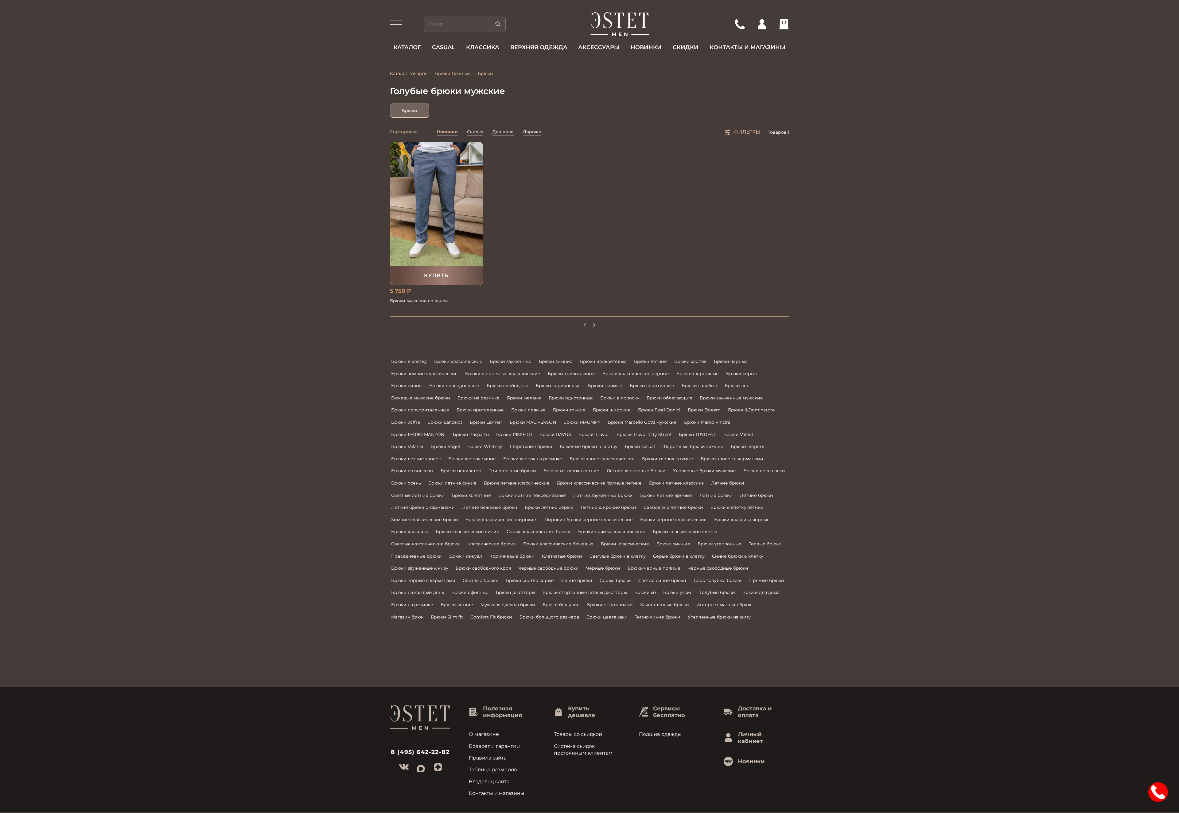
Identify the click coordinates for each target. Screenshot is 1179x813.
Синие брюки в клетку (737, 556)
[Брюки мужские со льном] (436, 204)
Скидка (475, 132)
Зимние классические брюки (424, 519)
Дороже (532, 132)
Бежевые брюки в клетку (588, 446)
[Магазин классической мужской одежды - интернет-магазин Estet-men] (620, 24)
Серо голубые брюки (718, 580)
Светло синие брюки (662, 580)
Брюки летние (650, 361)
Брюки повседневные (454, 385)
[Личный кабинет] (762, 24)
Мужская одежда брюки (508, 604)
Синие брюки (576, 580)
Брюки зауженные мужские (731, 398)
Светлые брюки (481, 580)
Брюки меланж (524, 398)
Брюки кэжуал (465, 556)
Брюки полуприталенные (420, 410)
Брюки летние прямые (666, 495)
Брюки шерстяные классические (502, 373)
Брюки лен (737, 385)
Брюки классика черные (742, 519)
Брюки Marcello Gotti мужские (642, 422)
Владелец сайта (489, 781)
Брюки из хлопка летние (571, 470)
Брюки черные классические (673, 519)
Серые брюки (615, 580)
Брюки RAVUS (555, 434)
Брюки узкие (678, 592)
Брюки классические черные (635, 373)
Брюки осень (406, 483)
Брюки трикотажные (571, 373)
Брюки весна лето (764, 470)
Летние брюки (727, 483)
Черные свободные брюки (548, 568)
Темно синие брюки (657, 617)
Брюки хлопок (690, 361)
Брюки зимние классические (424, 373)
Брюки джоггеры (515, 592)
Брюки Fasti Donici (659, 410)
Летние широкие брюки (608, 507)
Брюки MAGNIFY (582, 422)
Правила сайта (488, 758)
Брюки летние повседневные (532, 495)
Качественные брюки (664, 604)
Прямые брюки (766, 580)
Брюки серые (741, 373)
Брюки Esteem (704, 410)
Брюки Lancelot (444, 422)
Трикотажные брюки (512, 470)
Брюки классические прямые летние (599, 483)
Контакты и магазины (747, 47)
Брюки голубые (699, 385)
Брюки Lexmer (486, 422)
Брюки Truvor (593, 434)
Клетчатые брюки (562, 556)
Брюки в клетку (409, 361)
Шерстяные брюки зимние (692, 446)
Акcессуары (599, 47)
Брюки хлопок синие (472, 458)
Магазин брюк (407, 617)
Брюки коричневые (558, 385)
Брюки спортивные (652, 385)
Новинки (646, 47)
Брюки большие (561, 604)
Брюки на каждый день (417, 592)
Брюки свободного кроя (483, 568)
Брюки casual (640, 446)
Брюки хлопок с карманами (732, 458)
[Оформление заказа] (784, 24)
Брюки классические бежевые (558, 544)
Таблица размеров (493, 769)
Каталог (407, 47)
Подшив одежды (660, 734)
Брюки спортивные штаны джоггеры (585, 592)
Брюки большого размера (549, 617)
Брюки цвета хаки (607, 617)
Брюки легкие (457, 604)
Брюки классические (458, 361)
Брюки (409, 110)
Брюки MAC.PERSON (533, 422)
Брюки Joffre (405, 422)
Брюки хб (645, 592)
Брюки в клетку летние (737, 507)
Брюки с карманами (610, 604)
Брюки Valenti (739, 434)
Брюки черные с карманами (423, 580)
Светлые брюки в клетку (618, 556)
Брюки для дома (761, 592)
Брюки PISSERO (514, 434)
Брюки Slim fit (447, 617)
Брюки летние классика (676, 483)
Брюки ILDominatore (751, 410)
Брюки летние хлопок (416, 458)
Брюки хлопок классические (602, 458)
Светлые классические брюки (425, 544)
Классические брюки (491, 544)
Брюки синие (406, 385)
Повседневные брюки (416, 556)
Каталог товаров (409, 73)
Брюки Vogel (445, 446)
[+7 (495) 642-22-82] (739, 24)
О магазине (484, 734)
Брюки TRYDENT (697, 434)
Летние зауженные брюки (603, 495)
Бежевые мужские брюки (420, 398)
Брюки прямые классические (611, 531)
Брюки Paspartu (471, 434)
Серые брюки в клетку (679, 556)
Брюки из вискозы (412, 470)
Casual (443, 47)
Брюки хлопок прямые (667, 458)
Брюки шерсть (747, 446)
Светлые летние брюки (418, 495)
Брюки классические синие (467, 531)
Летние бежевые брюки (489, 507)
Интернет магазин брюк (723, 604)
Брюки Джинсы (452, 73)
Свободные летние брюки (673, 507)
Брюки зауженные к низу (419, 568)
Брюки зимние (556, 361)
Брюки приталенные (480, 410)
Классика (482, 47)
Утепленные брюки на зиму (719, 617)
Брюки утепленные (719, 544)
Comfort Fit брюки (491, 617)
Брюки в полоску (619, 398)
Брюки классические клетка (685, 531)
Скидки (685, 47)
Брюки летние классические (517, 483)
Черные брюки (603, 568)
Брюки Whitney (484, 446)
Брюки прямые (605, 385)
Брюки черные (731, 361)
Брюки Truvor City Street (644, 434)
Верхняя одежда (538, 47)
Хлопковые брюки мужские (704, 470)
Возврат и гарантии (494, 746)
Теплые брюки (765, 544)
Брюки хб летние (471, 495)
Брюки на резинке (478, 398)
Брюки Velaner (407, 446)
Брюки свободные (507, 385)
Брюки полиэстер (461, 470)
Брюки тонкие (569, 410)
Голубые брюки (717, 592)
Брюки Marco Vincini (707, 422)
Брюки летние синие (452, 483)
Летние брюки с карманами (423, 507)
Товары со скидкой (578, 734)
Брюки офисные (469, 592)
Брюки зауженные (510, 361)
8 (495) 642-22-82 (420, 752)
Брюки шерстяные (697, 373)
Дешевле (503, 132)
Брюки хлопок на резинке (532, 458)
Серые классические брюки (539, 531)
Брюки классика (409, 531)
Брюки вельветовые (603, 361)
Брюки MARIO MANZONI (418, 434)
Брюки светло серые (530, 580)
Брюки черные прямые (654, 568)
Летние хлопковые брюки (636, 470)
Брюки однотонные (571, 398)
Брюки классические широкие (500, 519)
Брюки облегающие (669, 398)
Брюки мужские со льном (419, 301)
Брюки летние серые (549, 507)
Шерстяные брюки (531, 446)
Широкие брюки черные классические (588, 519)
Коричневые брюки (512, 556)
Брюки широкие (612, 410)
